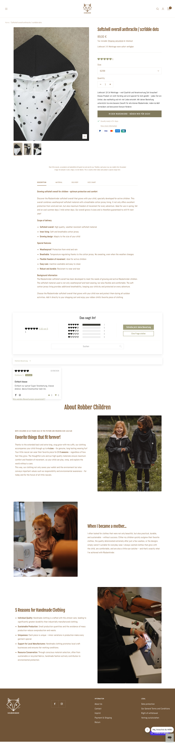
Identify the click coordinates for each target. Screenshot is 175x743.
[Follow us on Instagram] (61, 703)
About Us (98, 704)
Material (59, 182)
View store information (109, 126)
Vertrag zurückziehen (150, 717)
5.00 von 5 (43, 328)
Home (7, 22)
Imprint (98, 713)
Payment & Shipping (103, 717)
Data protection (148, 704)
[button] (104, 59)
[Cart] (168, 9)
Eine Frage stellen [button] (138, 333)
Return (97, 722)
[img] (22, 371)
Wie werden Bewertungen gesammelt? (29, 399)
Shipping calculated (115, 41)
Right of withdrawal (149, 713)
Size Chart (92, 182)
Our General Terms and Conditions (155, 708)
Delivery (75, 182)
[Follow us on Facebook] (54, 703)
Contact (98, 708)
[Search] (157, 9)
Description (41, 182)
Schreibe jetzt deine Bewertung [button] (138, 327)
